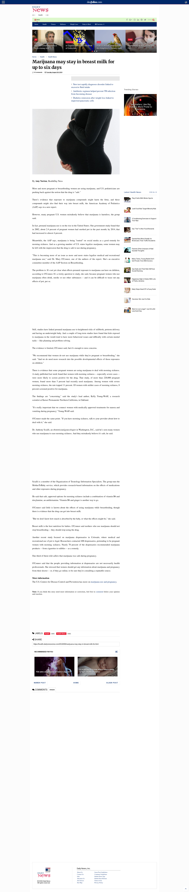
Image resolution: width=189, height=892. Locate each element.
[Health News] (40, 15)
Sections (100, 24)
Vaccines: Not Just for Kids (141, 299)
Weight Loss (74, 24)
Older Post (112, 683)
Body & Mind (86, 24)
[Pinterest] (142, 20)
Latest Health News (132, 192)
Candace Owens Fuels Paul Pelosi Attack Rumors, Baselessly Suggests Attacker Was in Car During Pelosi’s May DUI (141, 43)
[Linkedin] (138, 20)
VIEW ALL (152, 192)
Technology (38, 42)
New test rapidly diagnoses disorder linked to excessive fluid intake (92, 86)
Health (45, 24)
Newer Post (40, 683)
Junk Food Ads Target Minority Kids (144, 209)
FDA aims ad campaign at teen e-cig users (53, 672)
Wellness (63, 24)
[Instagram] (135, 20)
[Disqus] (76, 719)
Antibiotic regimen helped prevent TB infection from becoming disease (93, 92)
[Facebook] (127, 20)
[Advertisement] (117, 11)
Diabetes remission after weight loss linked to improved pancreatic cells (92, 99)
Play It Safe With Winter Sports (142, 198)
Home (36, 24)
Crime (130, 34)
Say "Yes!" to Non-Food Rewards (143, 229)
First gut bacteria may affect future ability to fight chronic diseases (96, 670)
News (67, 42)
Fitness (53, 24)
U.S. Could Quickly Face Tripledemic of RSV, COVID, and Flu (110, 45)
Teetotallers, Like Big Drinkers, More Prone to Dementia (140, 106)
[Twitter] (145, 20)
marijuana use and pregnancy (103, 581)
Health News (52, 57)
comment (99, 592)
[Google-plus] (130, 20)
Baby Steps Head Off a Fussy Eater (144, 289)
